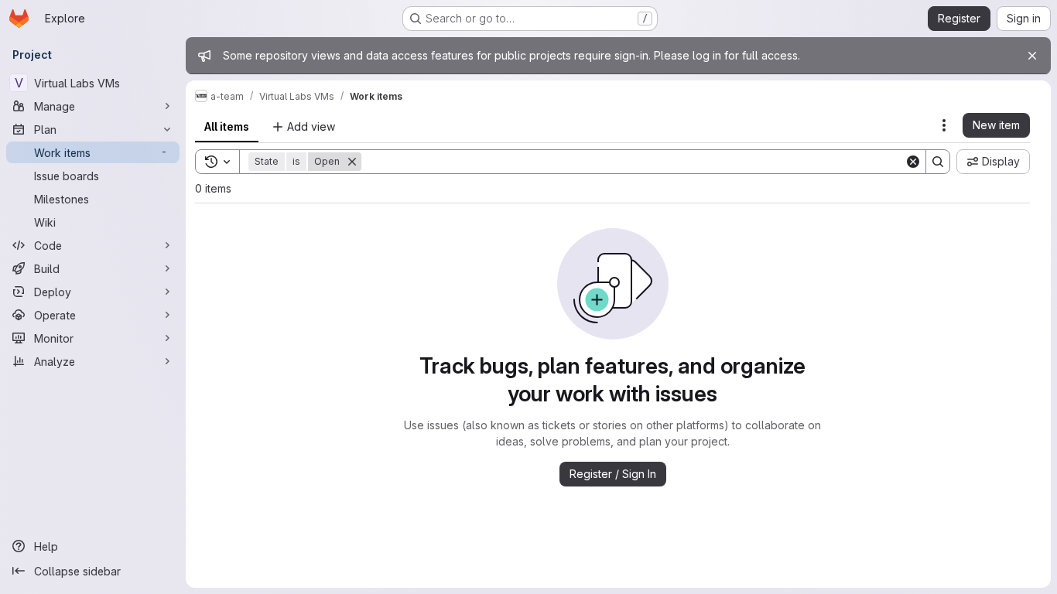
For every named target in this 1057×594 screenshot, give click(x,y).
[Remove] (352, 161)
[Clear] (913, 161)
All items (226, 126)
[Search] (937, 161)
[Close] (1032, 55)
